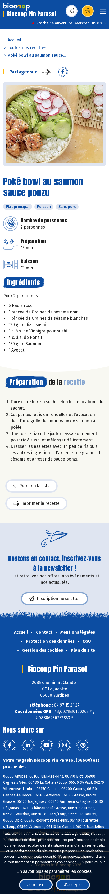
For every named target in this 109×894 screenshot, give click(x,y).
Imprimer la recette (40, 503)
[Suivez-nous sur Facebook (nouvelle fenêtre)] (9, 745)
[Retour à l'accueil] (16, 7)
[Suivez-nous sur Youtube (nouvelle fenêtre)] (46, 745)
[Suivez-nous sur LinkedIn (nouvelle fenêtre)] (28, 745)
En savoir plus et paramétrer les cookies (54, 871)
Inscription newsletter (58, 598)
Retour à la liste (34, 485)
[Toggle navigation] (103, 13)
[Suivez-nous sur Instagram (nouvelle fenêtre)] (64, 745)
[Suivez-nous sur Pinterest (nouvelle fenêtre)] (82, 745)
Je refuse (35, 884)
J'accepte (73, 884)
